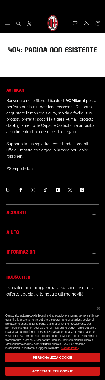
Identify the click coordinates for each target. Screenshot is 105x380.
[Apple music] (82, 190)
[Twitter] (70, 190)
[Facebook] (21, 190)
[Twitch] (8, 190)
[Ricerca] (18, 23)
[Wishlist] (75, 23)
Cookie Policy (70, 348)
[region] (52, 340)
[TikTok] (45, 190)
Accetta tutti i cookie (52, 371)
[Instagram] (33, 190)
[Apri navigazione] (7, 23)
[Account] (86, 23)
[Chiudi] (98, 308)
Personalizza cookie (52, 357)
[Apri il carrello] (97, 23)
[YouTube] (58, 190)
